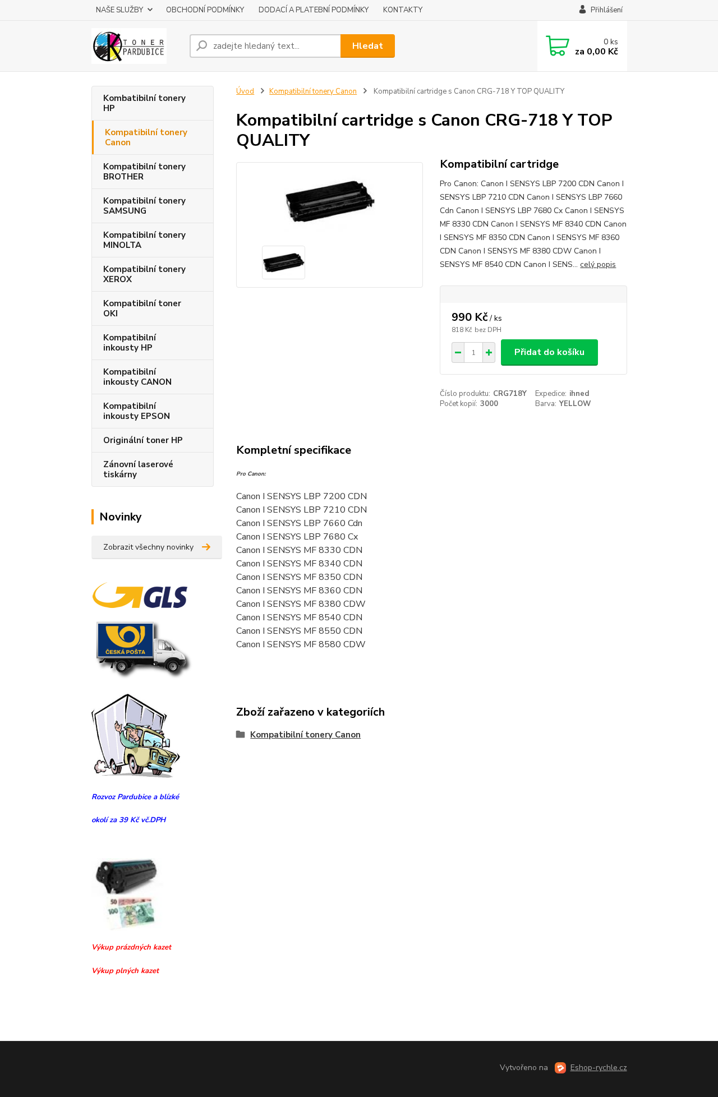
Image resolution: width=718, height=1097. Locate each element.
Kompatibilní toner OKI (142, 308)
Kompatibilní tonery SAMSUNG (144, 205)
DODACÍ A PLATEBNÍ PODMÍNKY (314, 10)
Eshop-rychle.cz (598, 1067)
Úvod (245, 91)
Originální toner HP (143, 440)
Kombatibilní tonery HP (144, 103)
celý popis (598, 264)
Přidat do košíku (549, 352)
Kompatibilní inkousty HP (129, 342)
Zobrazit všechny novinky (148, 547)
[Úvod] (136, 46)
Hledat (367, 46)
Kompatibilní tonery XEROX (144, 274)
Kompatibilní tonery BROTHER (144, 171)
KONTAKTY (402, 10)
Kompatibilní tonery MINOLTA (144, 240)
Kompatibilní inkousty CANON (137, 377)
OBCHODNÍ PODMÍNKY (205, 10)
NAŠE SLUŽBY (119, 10)
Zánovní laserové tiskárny (138, 469)
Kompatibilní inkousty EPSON (136, 411)
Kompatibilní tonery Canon (146, 137)
